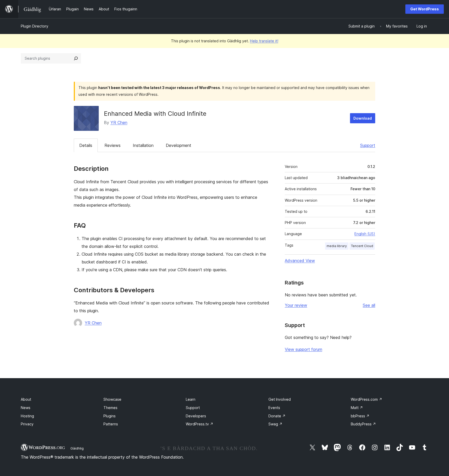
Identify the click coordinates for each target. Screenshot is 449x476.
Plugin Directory (34, 26)
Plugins (109, 416)
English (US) (364, 234)
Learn (190, 399)
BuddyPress (363, 424)
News (25, 407)
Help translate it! (264, 41)
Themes (110, 407)
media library (337, 246)
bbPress (360, 416)
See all (369, 305)
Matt (357, 407)
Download (362, 118)
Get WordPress (424, 9)
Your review (296, 305)
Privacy (27, 424)
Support (367, 145)
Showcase (112, 399)
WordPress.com (366, 399)
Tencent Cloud (362, 246)
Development (178, 145)
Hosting (27, 416)
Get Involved (279, 399)
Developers (196, 416)
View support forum (303, 349)
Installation (143, 145)
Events (274, 407)
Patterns (110, 424)
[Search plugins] (76, 58)
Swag (275, 424)
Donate (277, 416)
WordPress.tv (199, 424)
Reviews (112, 145)
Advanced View (300, 260)
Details (85, 145)
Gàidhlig (77, 448)
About (26, 399)
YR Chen (118, 122)
